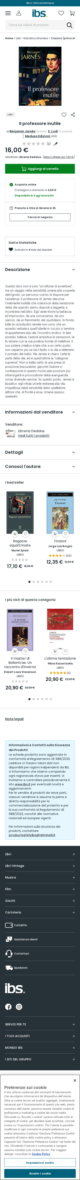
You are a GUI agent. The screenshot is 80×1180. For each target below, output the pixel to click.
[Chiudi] (75, 1080)
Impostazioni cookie (40, 1163)
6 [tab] (51, 582)
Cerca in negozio (40, 217)
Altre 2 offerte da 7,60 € (59, 157)
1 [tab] (40, 105)
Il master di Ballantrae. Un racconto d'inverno (20, 662)
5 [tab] (46, 582)
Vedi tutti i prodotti (33, 435)
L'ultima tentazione (60, 658)
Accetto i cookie (40, 1173)
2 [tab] (34, 582)
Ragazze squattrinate (20, 543)
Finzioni (60, 541)
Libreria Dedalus (30, 157)
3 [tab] (38, 582)
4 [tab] (42, 582)
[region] (40, 1127)
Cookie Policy (41, 1154)
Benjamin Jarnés (22, 131)
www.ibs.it (22, 784)
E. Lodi (53, 131)
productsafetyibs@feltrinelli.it (32, 835)
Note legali (14, 719)
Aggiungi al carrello (43, 169)
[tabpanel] (40, 76)
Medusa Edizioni (37, 136)
